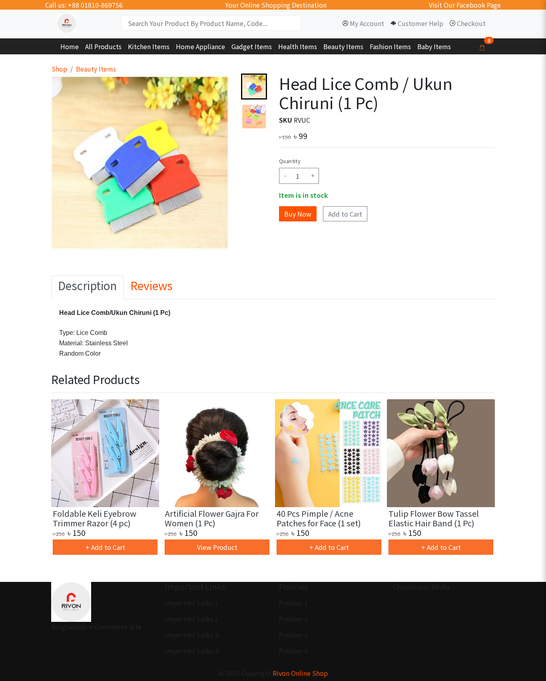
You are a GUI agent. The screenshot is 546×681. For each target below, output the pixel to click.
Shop (59, 69)
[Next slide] (254, 238)
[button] (254, 116)
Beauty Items (96, 69)
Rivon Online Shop (300, 673)
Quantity (290, 161)
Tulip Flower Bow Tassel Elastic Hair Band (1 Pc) (434, 518)
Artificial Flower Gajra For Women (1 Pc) (212, 518)
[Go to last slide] (254, 86)
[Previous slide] (64, 478)
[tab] (87, 287)
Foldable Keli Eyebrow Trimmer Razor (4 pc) (94, 518)
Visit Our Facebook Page (465, 5)
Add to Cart (345, 214)
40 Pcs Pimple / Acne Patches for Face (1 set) (319, 518)
